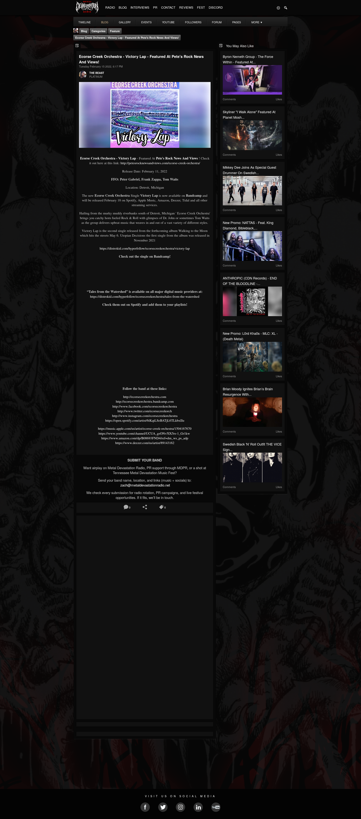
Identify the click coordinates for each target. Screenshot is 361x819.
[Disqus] (145, 568)
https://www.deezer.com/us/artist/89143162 (144, 442)
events (146, 22)
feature (115, 31)
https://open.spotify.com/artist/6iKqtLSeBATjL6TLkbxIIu (144, 420)
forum (217, 22)
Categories (98, 31)
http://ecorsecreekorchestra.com (144, 396)
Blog (84, 31)
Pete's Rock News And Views (177, 158)
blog (104, 22)
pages (236, 22)
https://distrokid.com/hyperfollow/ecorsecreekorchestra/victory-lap (145, 248)
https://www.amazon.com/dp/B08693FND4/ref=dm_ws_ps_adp (144, 438)
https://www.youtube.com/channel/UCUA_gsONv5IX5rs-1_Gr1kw (145, 433)
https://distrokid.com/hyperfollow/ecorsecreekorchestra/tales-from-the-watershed (144, 296)
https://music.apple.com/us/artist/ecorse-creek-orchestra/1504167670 (144, 428)
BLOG (123, 7)
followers (193, 22)
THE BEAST (96, 73)
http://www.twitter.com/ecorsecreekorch (145, 411)
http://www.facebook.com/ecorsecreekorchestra (144, 406)
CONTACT (168, 7)
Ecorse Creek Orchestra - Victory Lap (108, 158)
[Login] (278, 7)
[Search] (286, 7)
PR (155, 7)
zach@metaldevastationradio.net (144, 485)
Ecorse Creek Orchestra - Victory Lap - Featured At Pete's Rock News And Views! (127, 37)
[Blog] (77, 45)
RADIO (110, 7)
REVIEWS (186, 7)
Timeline (84, 22)
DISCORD (216, 7)
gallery (125, 22)
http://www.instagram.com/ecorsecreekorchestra (144, 415)
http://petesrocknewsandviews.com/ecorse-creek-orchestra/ (160, 163)
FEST (201, 7)
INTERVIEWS (139, 7)
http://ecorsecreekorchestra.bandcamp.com (145, 401)
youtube (168, 22)
